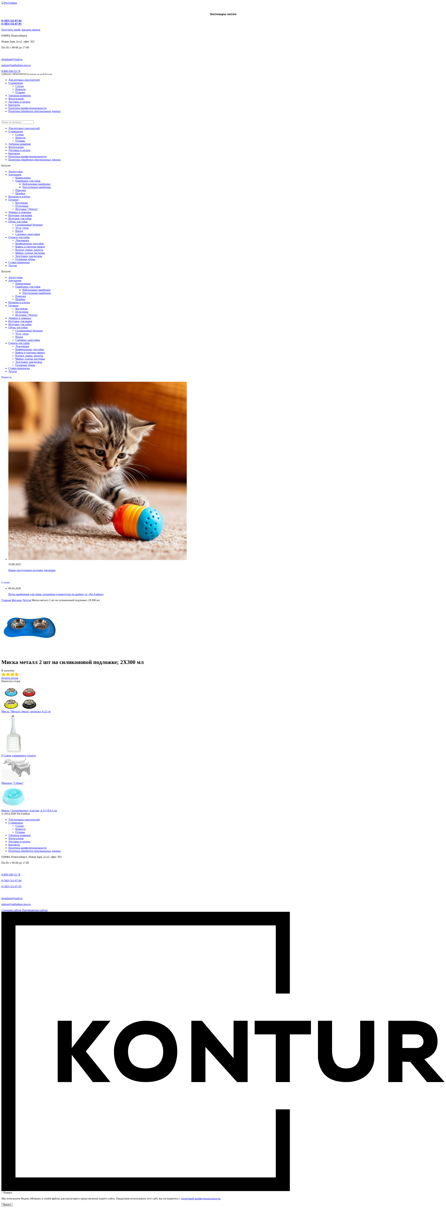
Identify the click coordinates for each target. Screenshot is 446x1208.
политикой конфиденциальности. (201, 1198)
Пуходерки (21, 205)
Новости (20, 89)
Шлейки (20, 193)
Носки (19, 231)
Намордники (23, 177)
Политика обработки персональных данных (34, 111)
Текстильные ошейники (36, 187)
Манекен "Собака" (12, 783)
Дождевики (22, 240)
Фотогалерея (16, 98)
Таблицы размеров (19, 95)
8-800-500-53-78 (10, 71)
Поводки (20, 190)
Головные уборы (25, 259)
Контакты (14, 104)
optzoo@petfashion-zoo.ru (16, 65)
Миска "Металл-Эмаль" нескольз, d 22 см (26, 711)
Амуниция (14, 174)
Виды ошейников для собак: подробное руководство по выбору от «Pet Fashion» (56, 594)
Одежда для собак (19, 237)
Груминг (13, 199)
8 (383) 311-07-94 (11, 20)
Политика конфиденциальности (27, 108)
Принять (7, 1204)
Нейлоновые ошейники (36, 183)
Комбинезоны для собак (29, 243)
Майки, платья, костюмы (30, 252)
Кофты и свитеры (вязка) (30, 246)
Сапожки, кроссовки (27, 234)
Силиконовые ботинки (29, 224)
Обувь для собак (18, 221)
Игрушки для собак (20, 218)
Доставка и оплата (19, 101)
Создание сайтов (11, 910)
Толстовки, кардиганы (28, 256)
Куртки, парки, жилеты (29, 249)
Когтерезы (21, 202)
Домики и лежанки (19, 212)
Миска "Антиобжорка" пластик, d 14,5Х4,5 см (29, 810)
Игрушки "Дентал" (26, 209)
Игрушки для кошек (20, 215)
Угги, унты (22, 227)
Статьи (19, 86)
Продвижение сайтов (35, 910)
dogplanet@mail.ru (11, 59)
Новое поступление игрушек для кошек (32, 570)
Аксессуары (15, 171)
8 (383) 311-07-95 (11, 23)
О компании (15, 82)
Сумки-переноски (19, 262)
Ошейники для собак (27, 180)
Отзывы (20, 92)
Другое (12, 265)
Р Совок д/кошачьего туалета (18, 755)
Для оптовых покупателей (24, 79)
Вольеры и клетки (19, 196)
